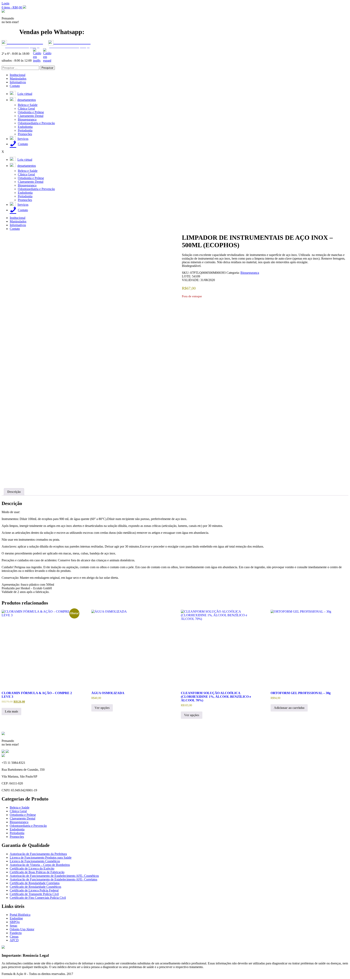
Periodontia (25, 130)
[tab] (14, 491)
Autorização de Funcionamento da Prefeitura (38, 854)
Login (5, 3)
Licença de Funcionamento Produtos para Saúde (40, 857)
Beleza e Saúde (27, 105)
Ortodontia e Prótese (31, 112)
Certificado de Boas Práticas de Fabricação (37, 872)
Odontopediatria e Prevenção (36, 123)
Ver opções (102, 707)
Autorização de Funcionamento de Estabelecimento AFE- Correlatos (53, 879)
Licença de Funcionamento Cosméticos (35, 861)
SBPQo (15, 922)
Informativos (18, 82)
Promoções (25, 134)
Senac (13, 925)
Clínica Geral (26, 108)
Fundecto (16, 933)
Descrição (14, 491)
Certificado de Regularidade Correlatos (35, 883)
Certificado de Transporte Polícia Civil (34, 894)
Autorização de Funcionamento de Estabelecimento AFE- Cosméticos (54, 875)
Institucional (17, 75)
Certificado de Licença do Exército (32, 868)
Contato (15, 86)
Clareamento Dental (30, 116)
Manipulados (18, 78)
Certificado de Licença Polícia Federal (34, 890)
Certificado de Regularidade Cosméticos (35, 886)
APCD (14, 940)
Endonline (16, 918)
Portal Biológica (20, 914)
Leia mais (11, 711)
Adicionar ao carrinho (289, 707)
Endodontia (25, 126)
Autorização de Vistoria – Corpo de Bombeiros (40, 865)
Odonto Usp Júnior (22, 929)
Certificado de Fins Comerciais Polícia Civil (38, 897)
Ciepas (14, 936)
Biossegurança (27, 119)
